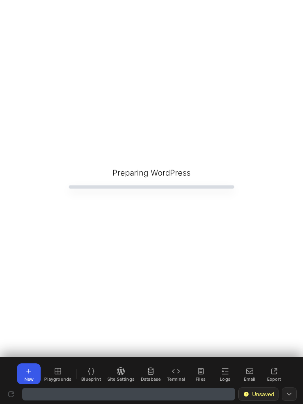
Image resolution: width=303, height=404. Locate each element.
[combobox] (128, 394)
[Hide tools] (289, 394)
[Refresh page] (11, 394)
